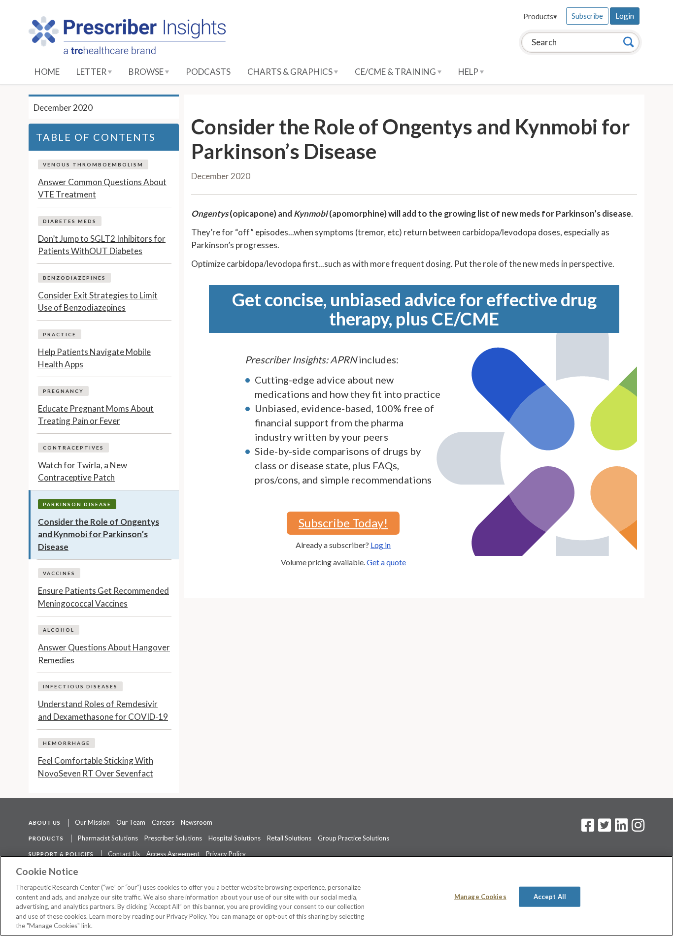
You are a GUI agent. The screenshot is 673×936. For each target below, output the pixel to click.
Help (469, 71)
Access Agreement (173, 854)
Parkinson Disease (77, 504)
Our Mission (92, 822)
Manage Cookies (480, 896)
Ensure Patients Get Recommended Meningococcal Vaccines (103, 597)
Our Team (130, 822)
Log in (380, 544)
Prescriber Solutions (173, 838)
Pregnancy (63, 391)
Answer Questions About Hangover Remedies (104, 653)
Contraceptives (73, 448)
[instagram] (638, 828)
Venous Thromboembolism (93, 164)
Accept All (550, 896)
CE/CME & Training (396, 71)
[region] (336, 896)
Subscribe (587, 15)
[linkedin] (621, 828)
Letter (92, 71)
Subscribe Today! (343, 523)
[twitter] (603, 828)
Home (47, 71)
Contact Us (124, 854)
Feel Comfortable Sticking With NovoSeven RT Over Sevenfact (95, 766)
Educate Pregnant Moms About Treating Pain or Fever (96, 414)
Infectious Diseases (80, 686)
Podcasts (208, 71)
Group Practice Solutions (353, 838)
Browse (147, 71)
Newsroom (196, 822)
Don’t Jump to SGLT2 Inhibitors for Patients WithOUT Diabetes (102, 245)
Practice (59, 334)
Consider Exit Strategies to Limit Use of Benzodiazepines (98, 301)
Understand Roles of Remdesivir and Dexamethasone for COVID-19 (103, 710)
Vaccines (59, 573)
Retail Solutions (289, 838)
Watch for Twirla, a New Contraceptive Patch (82, 471)
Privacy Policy (226, 854)
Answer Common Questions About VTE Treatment (102, 188)
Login (624, 15)
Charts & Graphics (290, 71)
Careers (163, 822)
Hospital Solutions (234, 838)
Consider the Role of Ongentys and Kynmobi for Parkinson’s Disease (98, 534)
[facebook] (587, 828)
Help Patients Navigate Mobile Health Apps (94, 358)
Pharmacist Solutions (108, 838)
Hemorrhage (66, 743)
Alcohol (58, 630)
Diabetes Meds (70, 221)
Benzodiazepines (74, 278)
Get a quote (386, 562)
